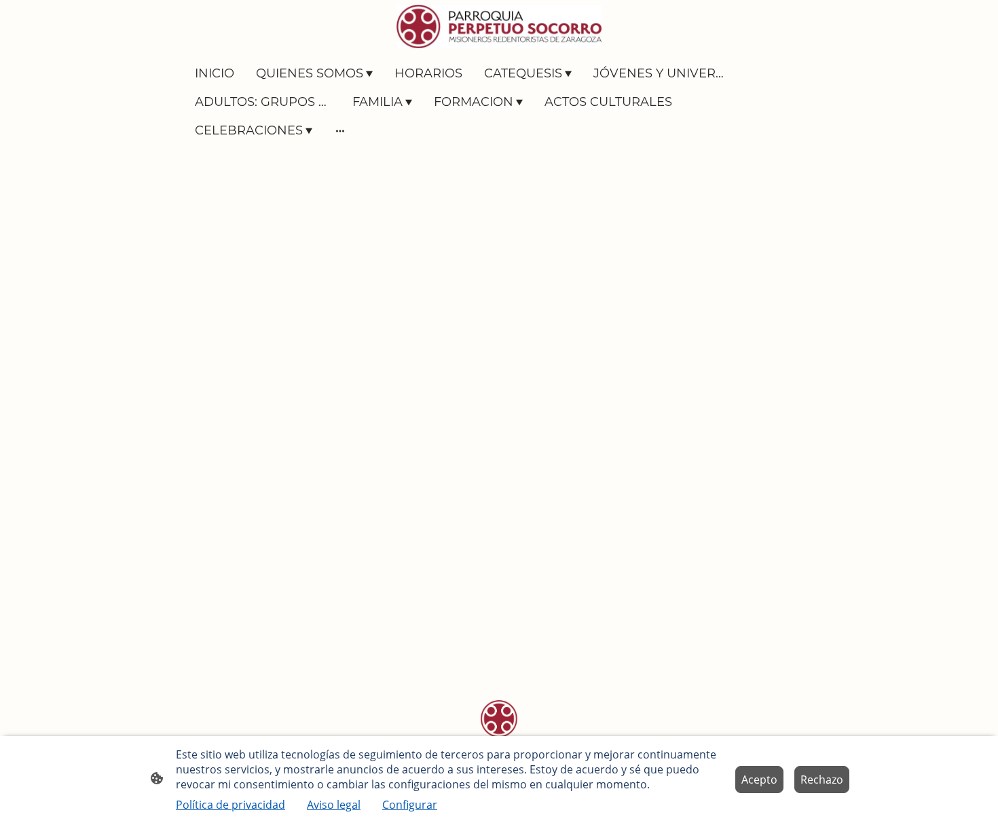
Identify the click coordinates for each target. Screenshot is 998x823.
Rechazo (821, 779)
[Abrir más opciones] (340, 131)
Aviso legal (334, 804)
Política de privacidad (230, 804)
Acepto (759, 779)
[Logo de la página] (498, 26)
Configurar (409, 804)
